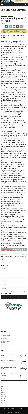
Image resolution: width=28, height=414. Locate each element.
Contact (3, 402)
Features (3, 394)
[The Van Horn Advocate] (14, 9)
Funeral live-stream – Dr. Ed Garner (9, 354)
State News (14, 14)
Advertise (3, 398)
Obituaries (3, 396)
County (2, 392)
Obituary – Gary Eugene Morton (8, 360)
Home (2, 14)
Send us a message (5, 335)
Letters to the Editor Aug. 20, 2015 (21, 257)
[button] (26, 4)
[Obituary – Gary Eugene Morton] (23, 362)
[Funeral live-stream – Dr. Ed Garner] (23, 355)
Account (3, 400)
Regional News (8, 14)
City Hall (3, 390)
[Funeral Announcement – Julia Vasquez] (23, 375)
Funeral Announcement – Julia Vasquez (10, 373)
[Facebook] (14, 325)
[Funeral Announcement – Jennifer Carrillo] (23, 369)
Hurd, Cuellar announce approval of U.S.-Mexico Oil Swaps (7, 258)
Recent (2, 388)
